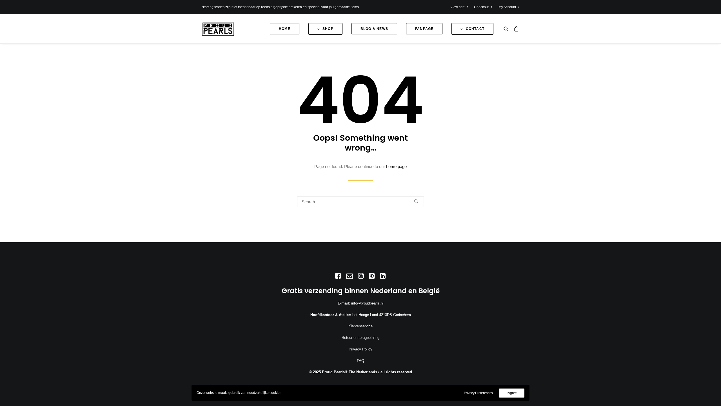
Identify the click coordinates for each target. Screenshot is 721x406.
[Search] (360, 201)
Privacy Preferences (478, 393)
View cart (457, 7)
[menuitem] (460, 7)
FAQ (360, 361)
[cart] (515, 28)
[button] (507, 28)
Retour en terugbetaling (360, 338)
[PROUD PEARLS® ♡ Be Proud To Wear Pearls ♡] (218, 29)
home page (396, 166)
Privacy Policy (360, 349)
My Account (507, 7)
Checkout (481, 7)
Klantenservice (360, 326)
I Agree (512, 393)
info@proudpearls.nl (367, 303)
